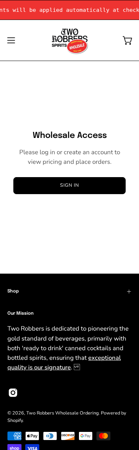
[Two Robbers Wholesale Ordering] (69, 40)
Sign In (69, 185)
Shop (13, 291)
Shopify (15, 420)
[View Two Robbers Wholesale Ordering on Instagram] (13, 392)
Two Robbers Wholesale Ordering (62, 413)
